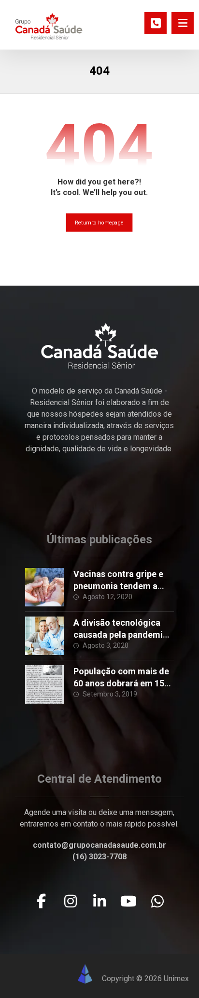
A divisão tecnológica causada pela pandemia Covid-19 (120, 634)
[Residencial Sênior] (48, 26)
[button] (182, 23)
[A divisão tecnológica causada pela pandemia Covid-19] (44, 636)
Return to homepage (99, 223)
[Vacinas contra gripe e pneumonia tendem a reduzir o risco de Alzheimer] (44, 587)
